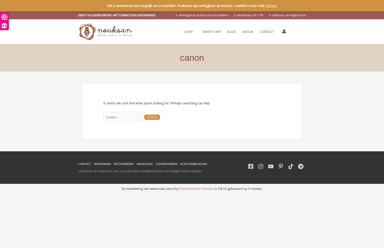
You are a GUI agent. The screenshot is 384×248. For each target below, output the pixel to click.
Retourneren (124, 164)
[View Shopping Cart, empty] (294, 31)
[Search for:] (123, 117)
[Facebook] (251, 166)
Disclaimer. (172, 171)
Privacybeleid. (192, 171)
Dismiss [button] (271, 6)
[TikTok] (291, 166)
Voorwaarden (166, 164)
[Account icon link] (284, 31)
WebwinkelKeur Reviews (196, 188)
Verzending (102, 164)
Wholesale (145, 164)
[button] (117, 15)
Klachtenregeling (193, 164)
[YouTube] (271, 166)
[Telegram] (301, 166)
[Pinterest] (281, 166)
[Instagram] (261, 166)
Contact (84, 164)
